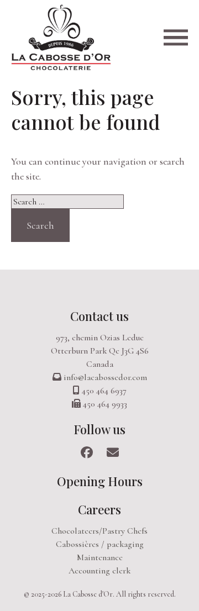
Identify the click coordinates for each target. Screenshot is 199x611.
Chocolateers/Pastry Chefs (99, 530)
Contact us (99, 316)
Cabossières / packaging (100, 544)
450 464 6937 (104, 390)
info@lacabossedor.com (105, 377)
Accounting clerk (99, 570)
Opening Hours (100, 481)
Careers (99, 509)
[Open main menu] (176, 37)
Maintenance (100, 557)
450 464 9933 (105, 403)
